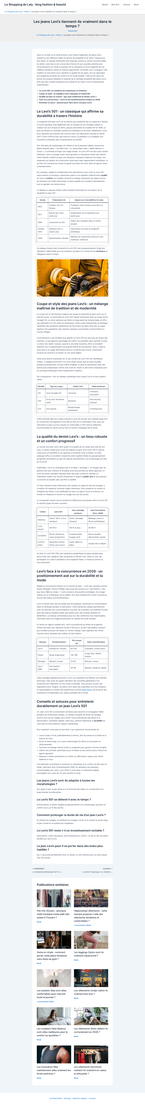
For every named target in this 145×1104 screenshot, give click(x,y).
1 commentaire (79, 925)
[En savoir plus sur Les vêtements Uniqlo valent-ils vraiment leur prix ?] (91, 978)
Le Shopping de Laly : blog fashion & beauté (35, 4)
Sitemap (67, 1098)
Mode (136, 4)
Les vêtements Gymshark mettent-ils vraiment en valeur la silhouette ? (90, 1070)
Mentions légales (80, 1098)
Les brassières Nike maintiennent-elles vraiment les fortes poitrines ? (54, 1070)
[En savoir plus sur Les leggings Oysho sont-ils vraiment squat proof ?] (91, 940)
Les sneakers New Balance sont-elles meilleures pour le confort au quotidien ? (52, 1032)
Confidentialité (55, 1098)
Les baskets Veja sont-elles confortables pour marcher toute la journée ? (51, 994)
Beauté (105, 4)
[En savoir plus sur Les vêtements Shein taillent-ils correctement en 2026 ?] (91, 1016)
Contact (92, 1098)
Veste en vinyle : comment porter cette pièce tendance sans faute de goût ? (52, 955)
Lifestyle (126, 4)
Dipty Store (87, 690)
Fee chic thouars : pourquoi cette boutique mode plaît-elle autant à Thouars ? (53, 914)
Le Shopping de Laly (13, 11)
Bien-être (115, 4)
